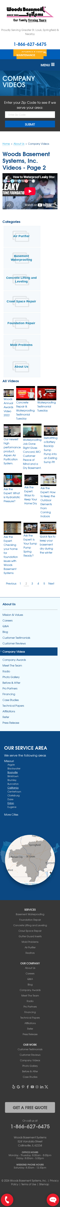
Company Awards (14, 659)
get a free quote (30, 1107)
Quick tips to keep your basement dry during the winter (47, 544)
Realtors (30, 952)
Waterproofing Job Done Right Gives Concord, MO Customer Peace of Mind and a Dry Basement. (32, 454)
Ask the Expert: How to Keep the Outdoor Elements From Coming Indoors (48, 502)
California (13, 787)
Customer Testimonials (16, 637)
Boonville (13, 772)
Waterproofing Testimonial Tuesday (46, 406)
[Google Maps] (18, 1087)
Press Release (10, 722)
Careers (7, 620)
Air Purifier (21, 236)
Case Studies (10, 699)
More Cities (11, 814)
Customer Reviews (14, 643)
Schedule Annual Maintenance (31, 54)
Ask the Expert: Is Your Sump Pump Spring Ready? (30, 545)
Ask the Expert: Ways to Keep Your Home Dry (30, 495)
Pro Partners (9, 688)
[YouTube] (32, 1087)
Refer (5, 717)
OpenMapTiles (23, 883)
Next (51, 583)
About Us (21, 366)
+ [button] (51, 873)
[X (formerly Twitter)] (46, 1087)
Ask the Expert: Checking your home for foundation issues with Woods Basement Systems (11, 555)
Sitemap (44, 1184)
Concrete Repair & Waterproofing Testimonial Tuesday (25, 410)
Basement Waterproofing (21, 257)
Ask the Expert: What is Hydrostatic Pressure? (12, 495)
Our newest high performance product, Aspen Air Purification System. (12, 451)
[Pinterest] (23, 1087)
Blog (5, 631)
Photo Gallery (11, 677)
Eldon (11, 803)
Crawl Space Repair (21, 301)
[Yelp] (14, 1087)
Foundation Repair (21, 323)
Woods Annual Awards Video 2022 (8, 407)
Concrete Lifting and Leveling (21, 279)
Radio (6, 671)
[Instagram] (37, 1087)
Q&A (5, 626)
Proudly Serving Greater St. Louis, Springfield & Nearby (30, 32)
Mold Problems (21, 345)
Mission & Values (12, 614)
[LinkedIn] (42, 1087)
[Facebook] (28, 1087)
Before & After (11, 682)
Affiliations (8, 711)
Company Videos (13, 651)
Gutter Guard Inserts (30, 936)
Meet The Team (12, 665)
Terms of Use (28, 1184)
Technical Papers (13, 705)
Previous (11, 583)
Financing (8, 694)
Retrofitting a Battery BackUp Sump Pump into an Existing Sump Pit (51, 450)
